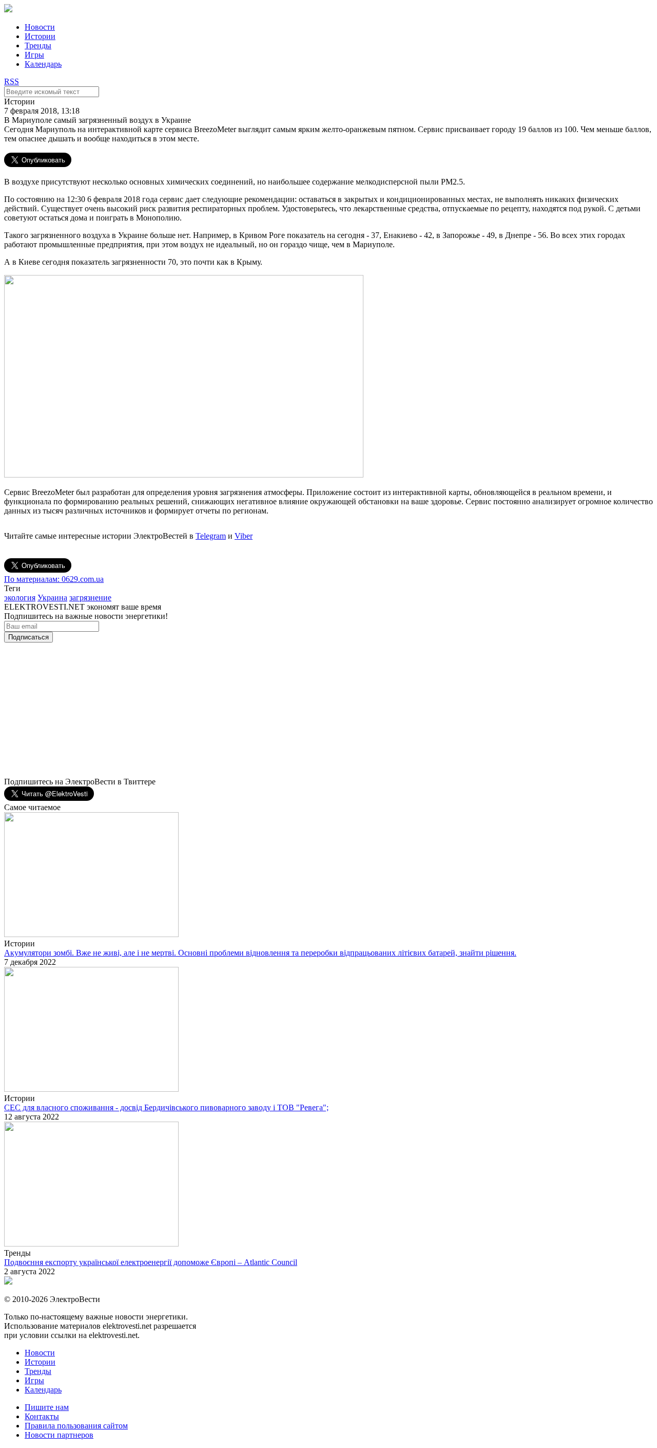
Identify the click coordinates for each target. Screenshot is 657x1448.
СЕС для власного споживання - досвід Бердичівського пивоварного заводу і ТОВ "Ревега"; (166, 1107)
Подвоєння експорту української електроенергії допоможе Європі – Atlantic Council (150, 1262)
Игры (34, 54)
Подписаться (28, 637)
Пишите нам (47, 1407)
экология (19, 597)
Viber (244, 535)
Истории (40, 36)
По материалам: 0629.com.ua (54, 579)
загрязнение (90, 597)
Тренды (38, 45)
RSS (11, 81)
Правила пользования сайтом (76, 1425)
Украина (52, 597)
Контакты (42, 1416)
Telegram (211, 535)
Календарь (43, 64)
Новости (40, 27)
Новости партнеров (59, 1435)
